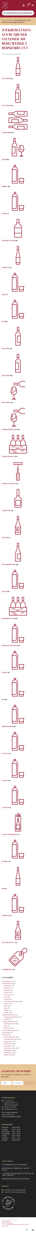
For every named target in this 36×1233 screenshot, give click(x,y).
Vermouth (7, 1028)
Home (4, 20)
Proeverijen (6, 1032)
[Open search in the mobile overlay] (18, 13)
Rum (5, 1006)
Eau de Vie (8, 995)
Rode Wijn (7, 1044)
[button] (32, 5)
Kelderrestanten (9, 1037)
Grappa (6, 999)
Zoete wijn (7, 1055)
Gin (5, 997)
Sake (5, 1008)
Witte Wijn (7, 1053)
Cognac (6, 992)
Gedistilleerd (6, 984)
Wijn (3, 1035)
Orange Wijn (8, 1041)
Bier (5, 1026)
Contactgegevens (8, 1098)
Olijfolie (6, 1019)
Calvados (7, 990)
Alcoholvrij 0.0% (9, 1024)
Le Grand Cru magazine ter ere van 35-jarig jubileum (18, 1174)
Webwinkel (10, 20)
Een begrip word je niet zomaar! (15, 1179)
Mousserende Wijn (10, 1039)
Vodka (6, 1010)
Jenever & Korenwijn (11, 1001)
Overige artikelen (8, 1015)
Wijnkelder (7, 1050)
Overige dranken (8, 1021)
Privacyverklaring (6, 1221)
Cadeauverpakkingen (11, 1017)
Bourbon (7, 988)
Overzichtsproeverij (9, 1030)
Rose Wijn (7, 1046)
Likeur (6, 1004)
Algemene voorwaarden (7, 1222)
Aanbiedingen (7, 981)
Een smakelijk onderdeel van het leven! (16, 1169)
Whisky (6, 1012)
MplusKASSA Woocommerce (13, 1224)
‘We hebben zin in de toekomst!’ (15, 1165)
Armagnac (7, 986)
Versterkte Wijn (9, 1048)
